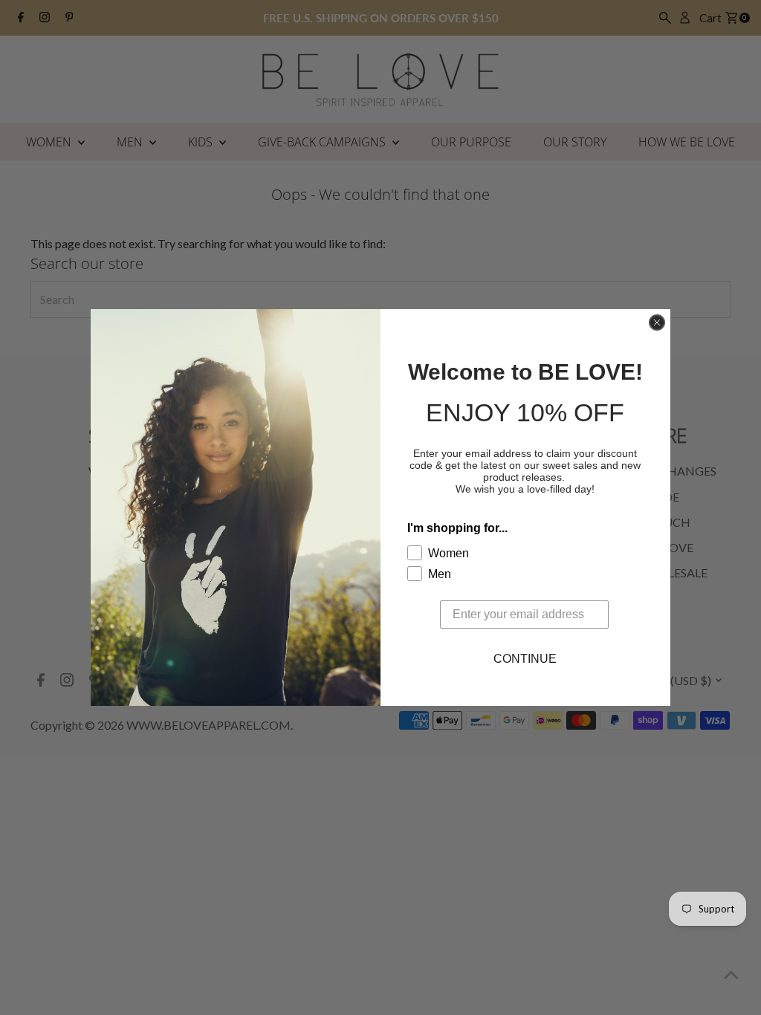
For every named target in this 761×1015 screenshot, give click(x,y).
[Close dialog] (657, 322)
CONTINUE (525, 658)
